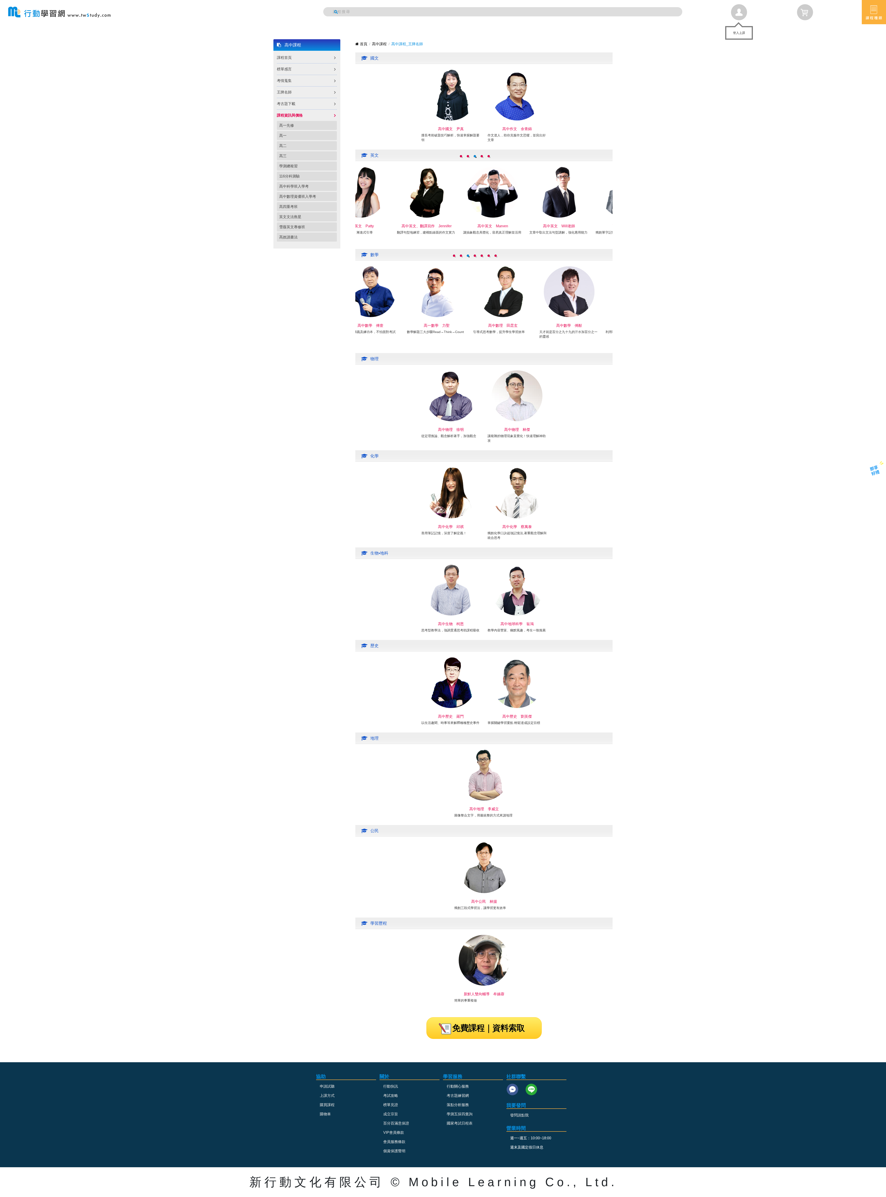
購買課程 (327, 1105)
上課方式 (327, 1096)
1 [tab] (461, 156)
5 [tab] (489, 156)
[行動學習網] (59, 12)
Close (749, 30)
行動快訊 (390, 1086)
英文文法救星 (290, 217)
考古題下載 (286, 104)
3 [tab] (475, 156)
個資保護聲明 (394, 1151)
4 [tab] (482, 156)
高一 (283, 136)
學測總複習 (288, 166)
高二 (283, 146)
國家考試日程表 (460, 1123)
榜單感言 (284, 69)
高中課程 (292, 45)
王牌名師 (284, 92)
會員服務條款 (394, 1142)
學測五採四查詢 (460, 1114)
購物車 (325, 1114)
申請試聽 (327, 1086)
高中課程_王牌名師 (407, 44)
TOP (871, 488)
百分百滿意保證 (396, 1123)
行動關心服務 (458, 1086)
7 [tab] (495, 256)
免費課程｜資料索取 (488, 1028)
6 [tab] (489, 256)
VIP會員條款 (393, 1132)
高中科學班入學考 (294, 186)
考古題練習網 (458, 1096)
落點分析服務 (458, 1105)
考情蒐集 (284, 81)
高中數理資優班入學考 (297, 196)
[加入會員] (875, 470)
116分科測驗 (289, 176)
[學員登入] (739, 12)
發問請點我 (519, 1115)
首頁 (363, 44)
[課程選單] (874, 12)
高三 (283, 156)
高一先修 (286, 125)
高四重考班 (288, 207)
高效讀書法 (288, 237)
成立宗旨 (390, 1114)
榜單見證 (390, 1105)
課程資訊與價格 (290, 115)
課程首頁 (284, 58)
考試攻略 (390, 1096)
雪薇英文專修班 (292, 227)
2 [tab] (468, 156)
